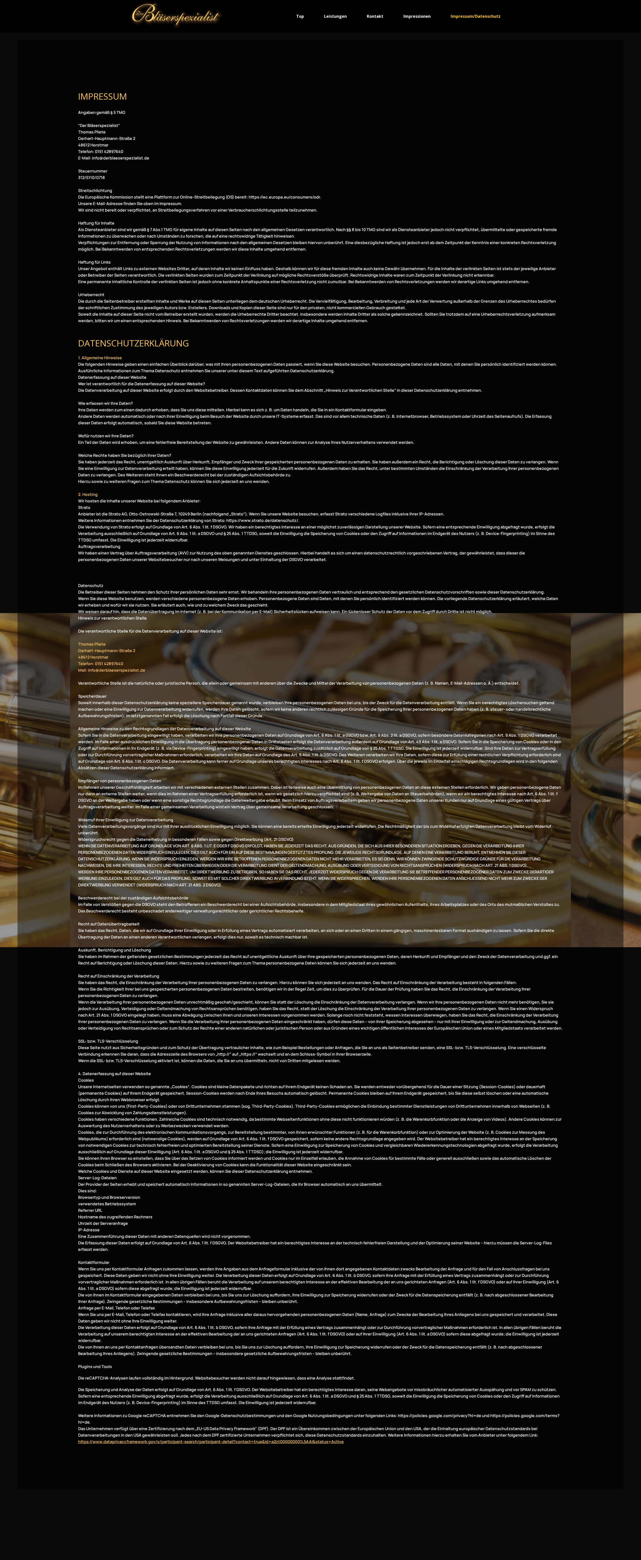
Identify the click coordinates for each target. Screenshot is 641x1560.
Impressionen (417, 16)
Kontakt (375, 16)
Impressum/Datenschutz (476, 16)
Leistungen (335, 16)
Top (300, 16)
